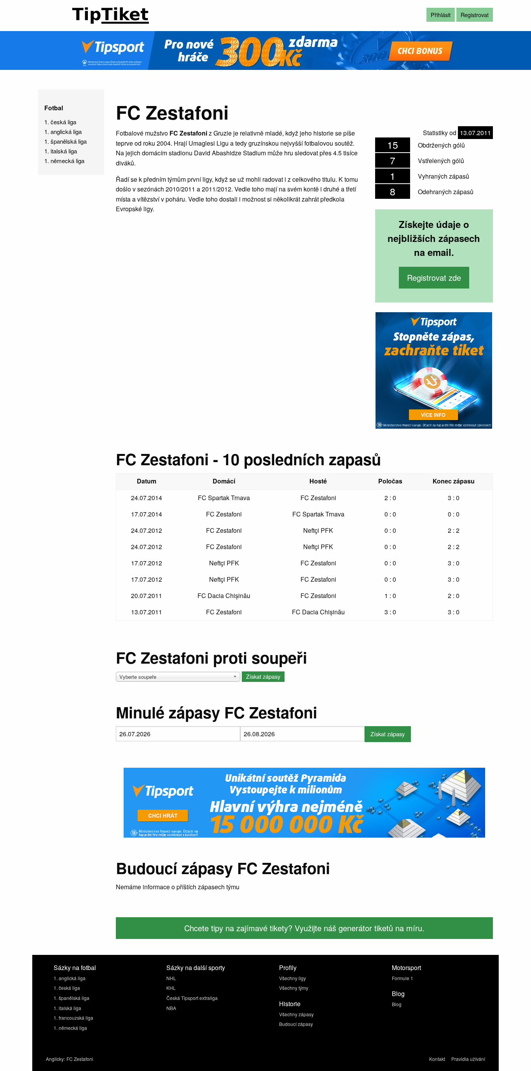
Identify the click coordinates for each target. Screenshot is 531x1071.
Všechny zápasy (296, 1014)
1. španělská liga (65, 141)
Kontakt (437, 1058)
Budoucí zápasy (296, 1024)
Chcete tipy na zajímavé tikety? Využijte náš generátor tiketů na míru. (304, 928)
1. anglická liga (63, 131)
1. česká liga (60, 122)
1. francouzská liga (73, 1017)
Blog (397, 1004)
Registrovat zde (434, 277)
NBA (171, 1008)
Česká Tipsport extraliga (192, 997)
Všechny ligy (292, 978)
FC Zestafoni (79, 1058)
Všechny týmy (293, 987)
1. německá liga (64, 160)
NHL (171, 978)
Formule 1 (402, 978)
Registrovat (475, 14)
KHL (171, 987)
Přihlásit (441, 14)
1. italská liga (60, 151)
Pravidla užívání (468, 1058)
